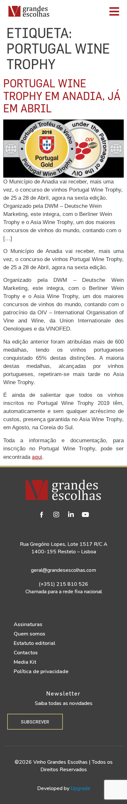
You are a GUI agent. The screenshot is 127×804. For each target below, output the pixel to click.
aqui (37, 457)
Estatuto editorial (34, 643)
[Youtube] (85, 514)
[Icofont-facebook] (41, 514)
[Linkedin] (71, 514)
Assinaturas (28, 624)
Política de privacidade (41, 671)
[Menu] (90, 11)
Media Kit (25, 662)
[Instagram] (56, 514)
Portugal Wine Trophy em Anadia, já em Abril (61, 95)
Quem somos (29, 633)
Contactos (26, 652)
